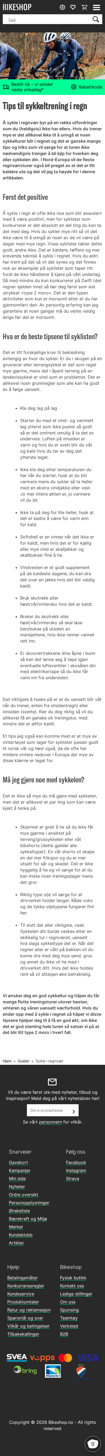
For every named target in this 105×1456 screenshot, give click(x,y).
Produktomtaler (23, 1302)
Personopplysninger (29, 1202)
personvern (50, 1122)
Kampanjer (19, 1170)
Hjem (7, 1061)
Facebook (76, 1162)
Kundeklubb (21, 1234)
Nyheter (17, 1186)
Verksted (69, 1326)
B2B (64, 1334)
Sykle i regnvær (49, 1061)
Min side (17, 1178)
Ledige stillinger (76, 1293)
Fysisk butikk (73, 1277)
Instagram (76, 1170)
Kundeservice (20, 1293)
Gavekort (18, 1162)
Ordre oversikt (23, 1194)
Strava (72, 1178)
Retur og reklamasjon (29, 1310)
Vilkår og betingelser (28, 1326)
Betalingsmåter (22, 1277)
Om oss (67, 1302)
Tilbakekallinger (23, 1334)
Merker (16, 1226)
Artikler (16, 1243)
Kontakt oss (72, 1285)
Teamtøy (69, 1318)
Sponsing (69, 1310)
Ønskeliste (19, 1210)
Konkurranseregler (25, 1285)
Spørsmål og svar (25, 1318)
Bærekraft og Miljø (28, 1218)
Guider (23, 1061)
